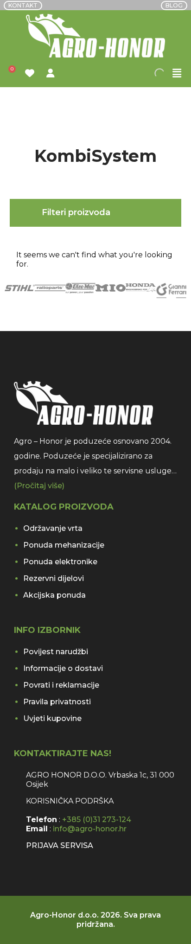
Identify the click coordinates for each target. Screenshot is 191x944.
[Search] (165, 73)
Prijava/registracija (51, 73)
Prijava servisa (59, 845)
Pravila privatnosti (57, 701)
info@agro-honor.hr (90, 828)
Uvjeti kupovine (52, 718)
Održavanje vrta (53, 528)
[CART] (10, 73)
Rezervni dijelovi (53, 578)
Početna (27, 105)
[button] (177, 73)
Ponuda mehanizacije (63, 545)
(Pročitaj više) (39, 485)
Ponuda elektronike (60, 561)
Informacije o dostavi (63, 668)
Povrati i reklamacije (61, 685)
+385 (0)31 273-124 (96, 819)
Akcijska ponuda (54, 595)
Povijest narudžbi (55, 651)
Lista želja (31, 73)
